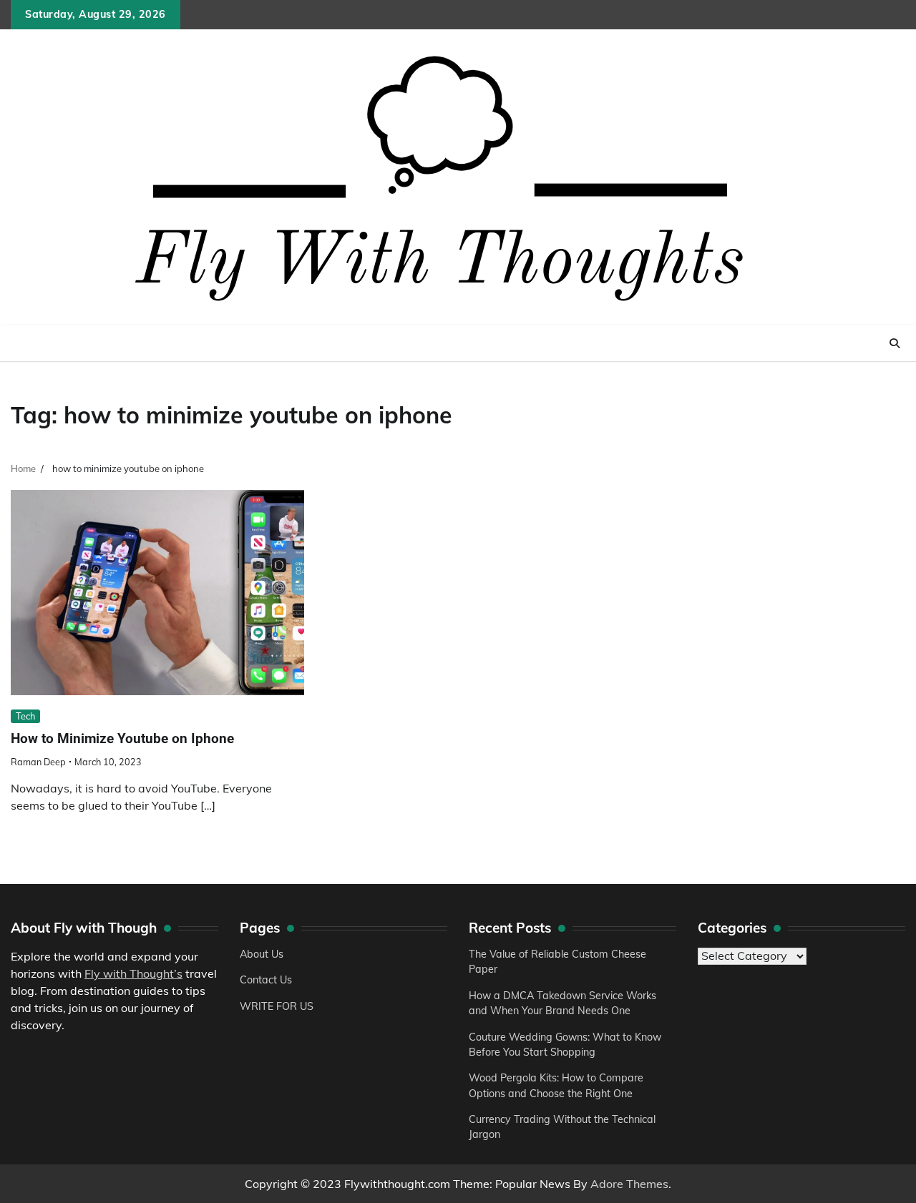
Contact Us (266, 979)
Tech (25, 716)
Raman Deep (38, 761)
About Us (261, 954)
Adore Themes (629, 1184)
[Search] (894, 343)
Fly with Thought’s (133, 973)
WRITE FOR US (276, 1006)
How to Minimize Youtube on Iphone (122, 738)
